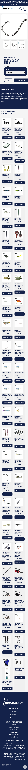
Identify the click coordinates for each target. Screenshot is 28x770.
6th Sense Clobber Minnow (18, 198)
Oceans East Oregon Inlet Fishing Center (19, 753)
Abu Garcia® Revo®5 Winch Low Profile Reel (19, 602)
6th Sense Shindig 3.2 (6, 439)
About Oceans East (14, 734)
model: (8, 69)
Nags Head (20, 744)
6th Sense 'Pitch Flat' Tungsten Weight (18, 130)
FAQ (14, 736)
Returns (14, 726)
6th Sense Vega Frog (6, 531)
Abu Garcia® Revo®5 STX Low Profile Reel (6, 602)
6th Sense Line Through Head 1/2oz (7, 374)
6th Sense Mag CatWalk (7, 417)
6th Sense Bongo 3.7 (5, 175)
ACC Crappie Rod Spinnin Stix (19, 624)
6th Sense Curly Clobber (18, 263)
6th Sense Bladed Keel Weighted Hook (19, 153)
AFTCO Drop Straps (6, 646)
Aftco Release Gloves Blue (7, 682)
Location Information (14, 738)
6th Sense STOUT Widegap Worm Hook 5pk (6, 486)
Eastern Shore (8, 753)
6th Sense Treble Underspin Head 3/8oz (6, 509)
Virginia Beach (8, 744)
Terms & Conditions (14, 727)
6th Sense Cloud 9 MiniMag (5, 219)
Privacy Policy (14, 729)
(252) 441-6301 (20, 756)
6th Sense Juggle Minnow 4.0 (18, 330)
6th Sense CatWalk (5, 197)
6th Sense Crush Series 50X (6, 263)
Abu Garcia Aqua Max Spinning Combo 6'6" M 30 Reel (6, 555)
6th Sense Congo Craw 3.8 (19, 241)
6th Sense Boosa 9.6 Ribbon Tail (18, 176)
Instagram (14, 711)
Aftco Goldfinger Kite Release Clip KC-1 (19, 647)
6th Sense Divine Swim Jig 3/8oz (19, 285)
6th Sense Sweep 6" (18, 484)
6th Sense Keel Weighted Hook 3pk (19, 352)
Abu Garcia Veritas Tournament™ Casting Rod (7, 579)
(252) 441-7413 (20, 745)
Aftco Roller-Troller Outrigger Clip (19, 670)
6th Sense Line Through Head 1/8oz (7, 396)
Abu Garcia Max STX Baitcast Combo (18, 554)
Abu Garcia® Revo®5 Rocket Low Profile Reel (19, 579)
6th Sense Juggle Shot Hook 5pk (6, 352)
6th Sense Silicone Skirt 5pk (19, 440)
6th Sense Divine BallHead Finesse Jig (6, 285)
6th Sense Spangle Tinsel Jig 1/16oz (5, 462)
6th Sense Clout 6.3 (5, 241)
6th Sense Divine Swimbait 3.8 (6, 308)
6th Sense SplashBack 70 (19, 461)
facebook (14, 714)
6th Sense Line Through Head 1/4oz (19, 374)
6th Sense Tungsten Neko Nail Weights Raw (19, 509)
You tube (14, 717)
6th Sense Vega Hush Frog (18, 532)
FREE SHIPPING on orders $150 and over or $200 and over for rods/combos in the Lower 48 (14, 3)
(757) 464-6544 (8, 745)
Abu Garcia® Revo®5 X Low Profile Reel (6, 624)
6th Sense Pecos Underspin (18, 418)
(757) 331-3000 (8, 754)
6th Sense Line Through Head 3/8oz (19, 396)
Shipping (14, 724)
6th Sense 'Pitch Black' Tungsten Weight (6, 130)
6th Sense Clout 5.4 (18, 219)
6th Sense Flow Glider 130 (6, 330)
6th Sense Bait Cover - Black (7, 152)
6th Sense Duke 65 (18, 308)
